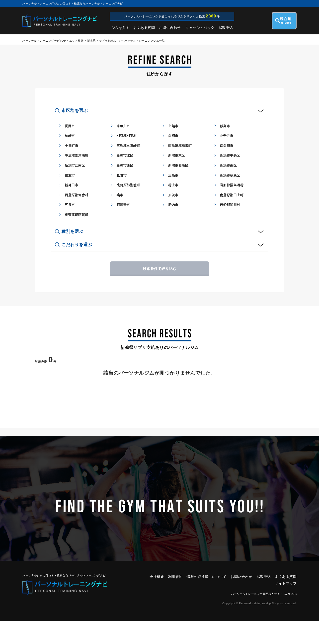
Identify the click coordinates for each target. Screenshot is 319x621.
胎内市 (173, 205)
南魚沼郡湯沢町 (180, 146)
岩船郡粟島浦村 (232, 185)
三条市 (173, 175)
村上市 (173, 185)
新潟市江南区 (75, 165)
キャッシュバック (199, 28)
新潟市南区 (228, 165)
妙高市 (225, 126)
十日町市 (71, 146)
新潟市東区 (176, 155)
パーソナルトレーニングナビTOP (44, 40)
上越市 (173, 126)
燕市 (120, 195)
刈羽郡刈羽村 (127, 136)
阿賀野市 (123, 205)
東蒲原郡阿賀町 (76, 215)
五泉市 (70, 205)
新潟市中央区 (230, 155)
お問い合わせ (170, 28)
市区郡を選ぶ (75, 110)
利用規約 (175, 577)
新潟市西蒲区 (178, 165)
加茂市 (173, 195)
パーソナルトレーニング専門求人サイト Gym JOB (264, 593)
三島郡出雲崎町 (128, 146)
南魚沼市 (227, 146)
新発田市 (71, 185)
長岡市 (70, 126)
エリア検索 (76, 40)
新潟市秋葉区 (230, 175)
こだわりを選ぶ (77, 244)
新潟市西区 (125, 165)
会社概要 (157, 577)
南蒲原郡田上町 (232, 195)
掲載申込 (226, 28)
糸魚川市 (123, 126)
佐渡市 (70, 175)
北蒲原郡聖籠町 (128, 185)
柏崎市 (70, 136)
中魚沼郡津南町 (76, 155)
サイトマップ (286, 583)
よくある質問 (144, 28)
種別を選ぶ (72, 231)
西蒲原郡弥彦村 (76, 195)
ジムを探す (120, 28)
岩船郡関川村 (230, 205)
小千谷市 (227, 136)
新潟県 (91, 40)
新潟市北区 (125, 155)
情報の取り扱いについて (207, 577)
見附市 (122, 175)
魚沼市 (173, 136)
